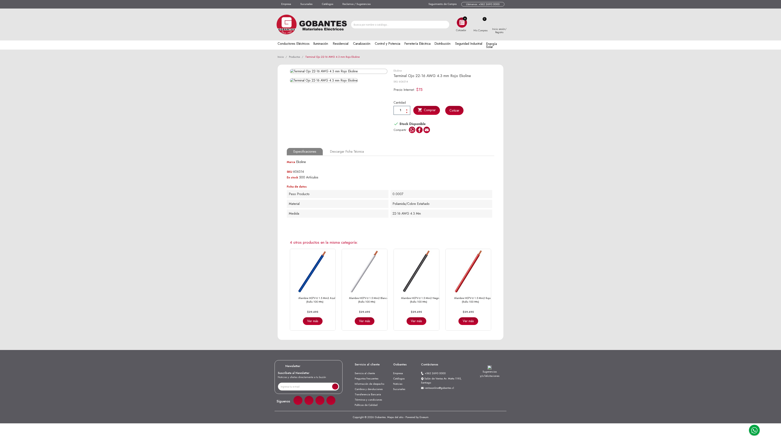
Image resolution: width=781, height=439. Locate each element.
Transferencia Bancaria (368, 394)
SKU (396, 82)
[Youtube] (330, 400)
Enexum (424, 417)
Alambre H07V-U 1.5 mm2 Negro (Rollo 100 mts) (420, 300)
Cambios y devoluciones (369, 389)
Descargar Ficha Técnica (347, 151)
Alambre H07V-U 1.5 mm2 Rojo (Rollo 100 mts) (472, 300)
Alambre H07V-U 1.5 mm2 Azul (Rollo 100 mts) (316, 300)
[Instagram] (308, 400)
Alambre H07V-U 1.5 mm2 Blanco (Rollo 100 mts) (368, 300)
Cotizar (454, 110)
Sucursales (306, 4)
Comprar (427, 110)
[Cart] (480, 22)
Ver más (312, 321)
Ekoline (398, 71)
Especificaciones (304, 151)
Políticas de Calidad (366, 405)
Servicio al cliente (365, 373)
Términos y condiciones (368, 400)
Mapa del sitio (395, 417)
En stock (292, 177)
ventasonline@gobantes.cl (439, 388)
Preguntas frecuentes (366, 378)
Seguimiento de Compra (443, 4)
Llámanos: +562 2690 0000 (483, 4)
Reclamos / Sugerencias (357, 4)
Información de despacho (369, 384)
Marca (291, 162)
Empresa (286, 4)
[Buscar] (445, 24)
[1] (335, 387)
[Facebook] (297, 400)
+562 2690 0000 (435, 373)
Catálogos (327, 4)
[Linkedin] (319, 400)
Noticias (397, 384)
